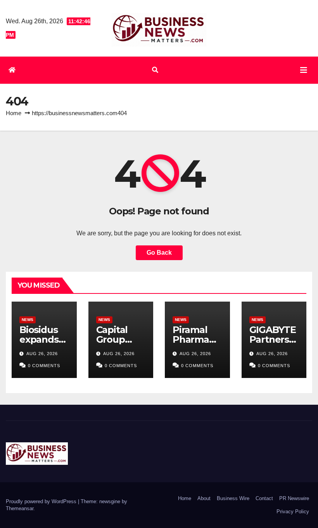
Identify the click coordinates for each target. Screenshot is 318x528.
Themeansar (19, 508)
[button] (155, 70)
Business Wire (233, 498)
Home (13, 113)
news (27, 319)
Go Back (159, 252)
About (204, 498)
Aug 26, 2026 (42, 353)
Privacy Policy (293, 511)
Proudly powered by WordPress (42, 501)
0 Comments (44, 365)
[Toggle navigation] (303, 70)
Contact (264, 498)
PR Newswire (294, 498)
